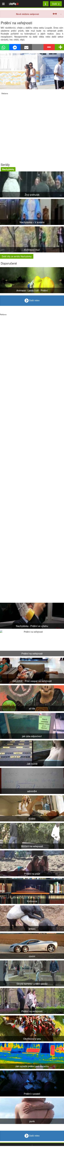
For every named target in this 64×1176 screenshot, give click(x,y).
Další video (34, 300)
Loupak (14, 4)
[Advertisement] (32, 126)
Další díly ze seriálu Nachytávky (17, 256)
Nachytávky (8, 169)
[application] (32, 71)
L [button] (45, 3)
